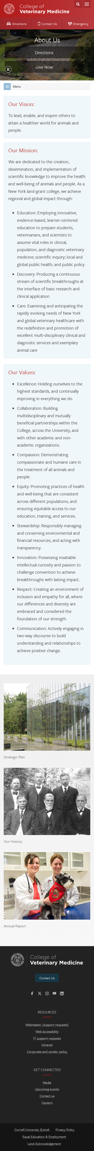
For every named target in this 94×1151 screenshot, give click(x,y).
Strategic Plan (14, 757)
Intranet (47, 1044)
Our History (13, 841)
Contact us (47, 1095)
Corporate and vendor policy (47, 1051)
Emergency (81, 23)
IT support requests (47, 1038)
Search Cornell (78, 4)
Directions (19, 23)
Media (47, 1082)
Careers (47, 1102)
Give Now (44, 67)
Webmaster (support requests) (47, 1024)
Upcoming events (47, 1089)
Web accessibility (47, 1031)
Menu (87, 4)
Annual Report (15, 926)
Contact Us (49, 23)
